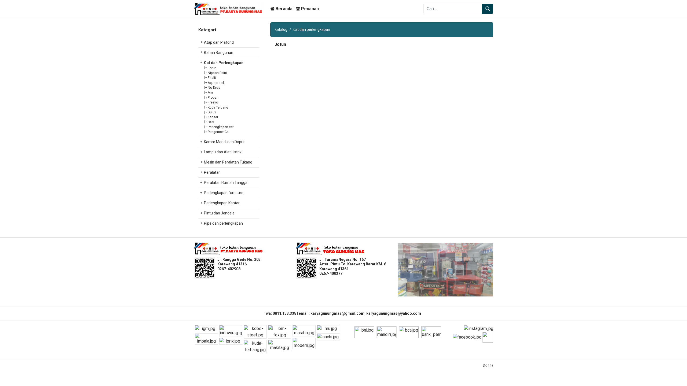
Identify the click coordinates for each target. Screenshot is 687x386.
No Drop (214, 88)
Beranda (284, 8)
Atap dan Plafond (219, 42)
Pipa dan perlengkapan (223, 223)
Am (210, 92)
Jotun (212, 68)
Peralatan (212, 172)
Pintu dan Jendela (219, 213)
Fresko (213, 102)
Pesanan (309, 8)
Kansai (213, 117)
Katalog (281, 29)
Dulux (212, 112)
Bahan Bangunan (218, 52)
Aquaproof (216, 83)
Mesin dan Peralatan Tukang (228, 162)
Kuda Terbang (218, 107)
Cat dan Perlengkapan (223, 63)
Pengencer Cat (219, 132)
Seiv (211, 122)
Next (497, 269)
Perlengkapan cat (221, 127)
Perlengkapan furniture (223, 193)
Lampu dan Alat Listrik (223, 152)
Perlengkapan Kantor (222, 203)
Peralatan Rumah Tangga (225, 182)
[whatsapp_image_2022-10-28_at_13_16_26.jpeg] (445, 269)
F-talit (212, 78)
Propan (213, 97)
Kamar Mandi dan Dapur (224, 142)
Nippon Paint (217, 73)
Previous (393, 269)
